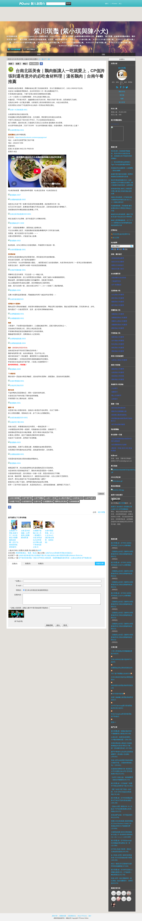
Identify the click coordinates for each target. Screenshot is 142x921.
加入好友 (122, 102)
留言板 (122, 95)
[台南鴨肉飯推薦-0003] (17, 339)
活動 (103, 54)
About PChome (82, 916)
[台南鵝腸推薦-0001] (16, 318)
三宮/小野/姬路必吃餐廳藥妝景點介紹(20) (121, 652)
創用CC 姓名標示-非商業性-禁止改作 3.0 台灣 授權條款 (121, 508)
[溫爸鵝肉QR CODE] (16, 223)
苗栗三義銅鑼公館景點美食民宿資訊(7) (122, 698)
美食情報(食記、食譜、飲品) (26, 553)
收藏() (40, 563)
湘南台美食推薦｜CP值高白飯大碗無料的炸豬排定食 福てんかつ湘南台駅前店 (121, 199)
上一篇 (41, 59)
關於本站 (122, 91)
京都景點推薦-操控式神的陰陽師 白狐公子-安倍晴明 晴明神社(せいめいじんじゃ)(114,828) (122, 834)
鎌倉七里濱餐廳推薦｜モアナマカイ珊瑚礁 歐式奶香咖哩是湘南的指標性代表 (122, 222)
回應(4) (14, 564)
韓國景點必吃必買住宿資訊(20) (121, 668)
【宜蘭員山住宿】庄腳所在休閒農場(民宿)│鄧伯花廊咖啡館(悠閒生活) (122, 554)
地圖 (121, 98)
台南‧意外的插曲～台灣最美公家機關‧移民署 (25, 534)
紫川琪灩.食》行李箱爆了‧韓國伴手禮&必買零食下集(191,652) (122, 784)
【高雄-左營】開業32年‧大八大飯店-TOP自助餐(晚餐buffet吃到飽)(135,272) (121, 808)
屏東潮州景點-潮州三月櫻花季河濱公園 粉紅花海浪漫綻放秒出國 (121, 191)
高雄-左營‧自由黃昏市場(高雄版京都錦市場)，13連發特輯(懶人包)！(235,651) (122, 762)
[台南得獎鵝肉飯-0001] (17, 249)
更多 (113, 722)
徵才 (90, 916)
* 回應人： (19, 581)
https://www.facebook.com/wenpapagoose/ (31, 137)
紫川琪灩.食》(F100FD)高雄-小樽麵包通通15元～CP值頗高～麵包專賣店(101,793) (122, 872)
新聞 (106, 3)
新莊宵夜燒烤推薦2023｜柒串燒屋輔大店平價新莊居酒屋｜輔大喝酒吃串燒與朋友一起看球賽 (122, 182)
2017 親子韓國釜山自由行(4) (121, 673)
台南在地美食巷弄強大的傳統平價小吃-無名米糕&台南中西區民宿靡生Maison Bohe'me (50, 555)
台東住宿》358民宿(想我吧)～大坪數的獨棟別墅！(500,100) (121, 738)
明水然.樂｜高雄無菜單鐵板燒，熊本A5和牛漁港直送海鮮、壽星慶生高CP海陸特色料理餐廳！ (121, 154)
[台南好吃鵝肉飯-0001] (17, 270)
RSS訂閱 (116, 234)
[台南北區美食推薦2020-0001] (19, 214)
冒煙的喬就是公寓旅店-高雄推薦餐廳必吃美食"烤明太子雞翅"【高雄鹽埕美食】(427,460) (121, 745)
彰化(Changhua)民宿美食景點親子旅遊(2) (121, 715)
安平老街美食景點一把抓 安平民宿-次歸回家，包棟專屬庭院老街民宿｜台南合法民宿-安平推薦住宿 (55, 558)
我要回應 (100, 564)
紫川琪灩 (101, 512)
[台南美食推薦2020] (15, 299)
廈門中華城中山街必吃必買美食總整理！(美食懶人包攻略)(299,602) (122, 754)
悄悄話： (19, 590)
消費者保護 (62, 916)
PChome (114, 3)
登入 (120, 3)
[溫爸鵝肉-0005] (14, 369)
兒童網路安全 (72, 916)
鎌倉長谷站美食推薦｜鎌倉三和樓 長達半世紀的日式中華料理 (122, 215)
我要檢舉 (101, 493)
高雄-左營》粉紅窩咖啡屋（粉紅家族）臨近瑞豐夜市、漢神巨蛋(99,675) (122, 880)
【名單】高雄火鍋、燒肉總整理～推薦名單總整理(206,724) (122, 778)
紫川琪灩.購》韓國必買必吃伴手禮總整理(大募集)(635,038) (121, 732)
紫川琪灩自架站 (115, 124)
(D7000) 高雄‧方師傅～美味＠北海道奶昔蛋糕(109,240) (121, 850)
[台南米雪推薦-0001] (16, 381)
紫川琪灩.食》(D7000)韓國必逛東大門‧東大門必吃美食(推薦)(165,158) (122, 800)
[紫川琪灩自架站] (117, 133)
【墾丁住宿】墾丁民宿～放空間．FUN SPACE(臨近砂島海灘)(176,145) (121, 791)
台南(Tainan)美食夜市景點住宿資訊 (58, 553)
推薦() (27, 563)
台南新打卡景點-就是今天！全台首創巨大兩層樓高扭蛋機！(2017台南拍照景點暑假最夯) (13, 539)
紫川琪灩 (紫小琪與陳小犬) (71, 31)
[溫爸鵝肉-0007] (14, 195)
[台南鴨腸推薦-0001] (16, 314)
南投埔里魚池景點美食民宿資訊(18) (122, 686)
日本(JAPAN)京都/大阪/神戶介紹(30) (121, 660)
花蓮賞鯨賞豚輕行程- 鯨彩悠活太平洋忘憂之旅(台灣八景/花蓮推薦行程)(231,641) (121, 771)
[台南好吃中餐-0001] (16, 422)
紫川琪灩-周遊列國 (118, 693)
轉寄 (39, 550)
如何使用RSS (124, 234)
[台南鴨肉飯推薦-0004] (17, 343)
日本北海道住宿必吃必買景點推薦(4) (122, 678)
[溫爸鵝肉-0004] (14, 463)
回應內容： (18, 595)
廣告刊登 (54, 916)
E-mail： (19, 585)
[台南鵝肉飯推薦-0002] (17, 199)
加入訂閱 (116, 237)
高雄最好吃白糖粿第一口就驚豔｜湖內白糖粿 (122, 169)
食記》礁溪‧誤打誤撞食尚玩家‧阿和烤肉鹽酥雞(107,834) (121, 865)
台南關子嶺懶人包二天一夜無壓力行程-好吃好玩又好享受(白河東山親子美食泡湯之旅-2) (37, 539)
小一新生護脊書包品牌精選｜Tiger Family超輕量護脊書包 (121, 163)
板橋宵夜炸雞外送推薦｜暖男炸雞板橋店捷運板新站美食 (122, 175)
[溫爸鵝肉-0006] (14, 290)
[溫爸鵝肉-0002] (14, 241)
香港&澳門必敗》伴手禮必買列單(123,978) (121, 816)
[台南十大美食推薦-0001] (17, 110)
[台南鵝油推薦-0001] (16, 454)
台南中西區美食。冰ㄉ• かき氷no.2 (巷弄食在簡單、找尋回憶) (49, 536)
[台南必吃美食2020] (15, 385)
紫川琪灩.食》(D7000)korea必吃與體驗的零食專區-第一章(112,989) (121, 843)
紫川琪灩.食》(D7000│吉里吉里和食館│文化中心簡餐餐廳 (121, 544)
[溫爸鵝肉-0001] (14, 403)
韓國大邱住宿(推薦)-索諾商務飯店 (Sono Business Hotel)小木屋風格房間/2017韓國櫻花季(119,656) (122, 824)
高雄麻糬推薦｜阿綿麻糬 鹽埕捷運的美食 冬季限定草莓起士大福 (121, 208)
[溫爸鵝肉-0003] (14, 442)
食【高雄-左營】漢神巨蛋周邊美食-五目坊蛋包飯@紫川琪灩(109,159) (121, 857)
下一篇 (47, 59)
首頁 (39, 54)
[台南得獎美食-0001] (16, 130)
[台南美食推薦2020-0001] (18, 418)
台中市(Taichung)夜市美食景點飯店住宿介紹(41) (121, 707)
